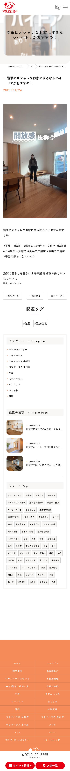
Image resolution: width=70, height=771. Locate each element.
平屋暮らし (30, 509)
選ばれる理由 (39, 553)
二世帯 (11, 582)
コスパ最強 (13, 567)
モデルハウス (16, 378)
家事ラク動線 (27, 531)
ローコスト (14, 384)
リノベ (55, 517)
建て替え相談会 (36, 502)
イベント (51, 495)
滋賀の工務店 (53, 502)
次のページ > (57, 295)
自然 (59, 553)
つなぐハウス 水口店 (19, 367)
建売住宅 (55, 560)
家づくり (43, 560)
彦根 (10, 546)
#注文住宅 (40, 323)
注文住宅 (53, 567)
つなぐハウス (15, 283)
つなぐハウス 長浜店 (19, 361)
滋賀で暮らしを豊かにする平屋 (22, 273)
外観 (11, 396)
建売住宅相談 (45, 509)
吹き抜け (22, 582)
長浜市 (19, 546)
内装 (53, 582)
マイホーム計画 (14, 509)
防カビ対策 (30, 560)
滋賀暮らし (43, 517)
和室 (51, 574)
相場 (41, 538)
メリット (12, 553)
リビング (30, 574)
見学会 (32, 582)
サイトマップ (52, 740)
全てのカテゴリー (18, 349)
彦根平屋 (51, 538)
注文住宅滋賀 (43, 531)
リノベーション (14, 495)
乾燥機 (28, 495)
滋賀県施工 (21, 524)
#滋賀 (26, 323)
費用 (33, 538)
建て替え (43, 582)
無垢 (51, 553)
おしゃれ (13, 390)
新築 (26, 538)
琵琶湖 (11, 560)
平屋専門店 (34, 524)
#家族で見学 (13, 517)
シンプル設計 (49, 524)
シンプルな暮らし (29, 567)
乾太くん (39, 495)
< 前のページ (12, 295)
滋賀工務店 (13, 531)
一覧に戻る (35, 295)
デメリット (24, 553)
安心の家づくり (32, 546)
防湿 (20, 560)
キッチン (41, 574)
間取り (11, 574)
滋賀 (43, 567)
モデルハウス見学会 (16, 502)
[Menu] (65, 7)
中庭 (20, 574)
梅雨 (10, 524)
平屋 (5, 283)
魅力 (53, 546)
